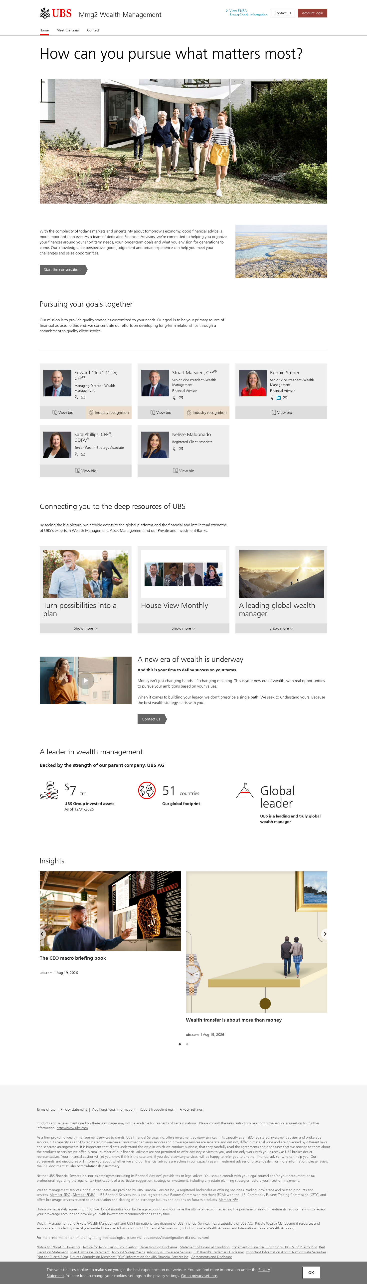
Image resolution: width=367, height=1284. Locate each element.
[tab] (179, 1044)
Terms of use (46, 1110)
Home (44, 30)
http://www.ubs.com (72, 1128)
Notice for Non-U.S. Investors (58, 1247)
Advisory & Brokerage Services (169, 1252)
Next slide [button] (321, 934)
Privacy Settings (191, 1110)
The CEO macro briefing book (73, 958)
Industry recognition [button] (113, 413)
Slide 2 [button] (187, 1044)
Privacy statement (74, 1110)
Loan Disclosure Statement (90, 1252)
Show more (85, 629)
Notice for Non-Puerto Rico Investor (110, 1247)
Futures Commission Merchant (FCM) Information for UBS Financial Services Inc (129, 1257)
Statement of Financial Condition (205, 1247)
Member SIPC (60, 1195)
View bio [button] (72, 413)
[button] (83, 397)
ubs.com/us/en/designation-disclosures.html (176, 1238)
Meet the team (68, 30)
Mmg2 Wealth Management (120, 14)
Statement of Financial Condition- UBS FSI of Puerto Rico (274, 1247)
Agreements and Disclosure (211, 1257)
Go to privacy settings (199, 1275)
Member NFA (228, 1200)
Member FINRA (84, 1195)
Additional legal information (113, 1110)
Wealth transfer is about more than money (234, 1020)
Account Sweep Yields (128, 1252)
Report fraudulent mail (157, 1110)
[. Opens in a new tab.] (55, 13)
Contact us (283, 13)
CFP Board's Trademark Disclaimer (218, 1252)
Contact (93, 30)
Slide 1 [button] (179, 1044)
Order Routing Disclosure (158, 1247)
